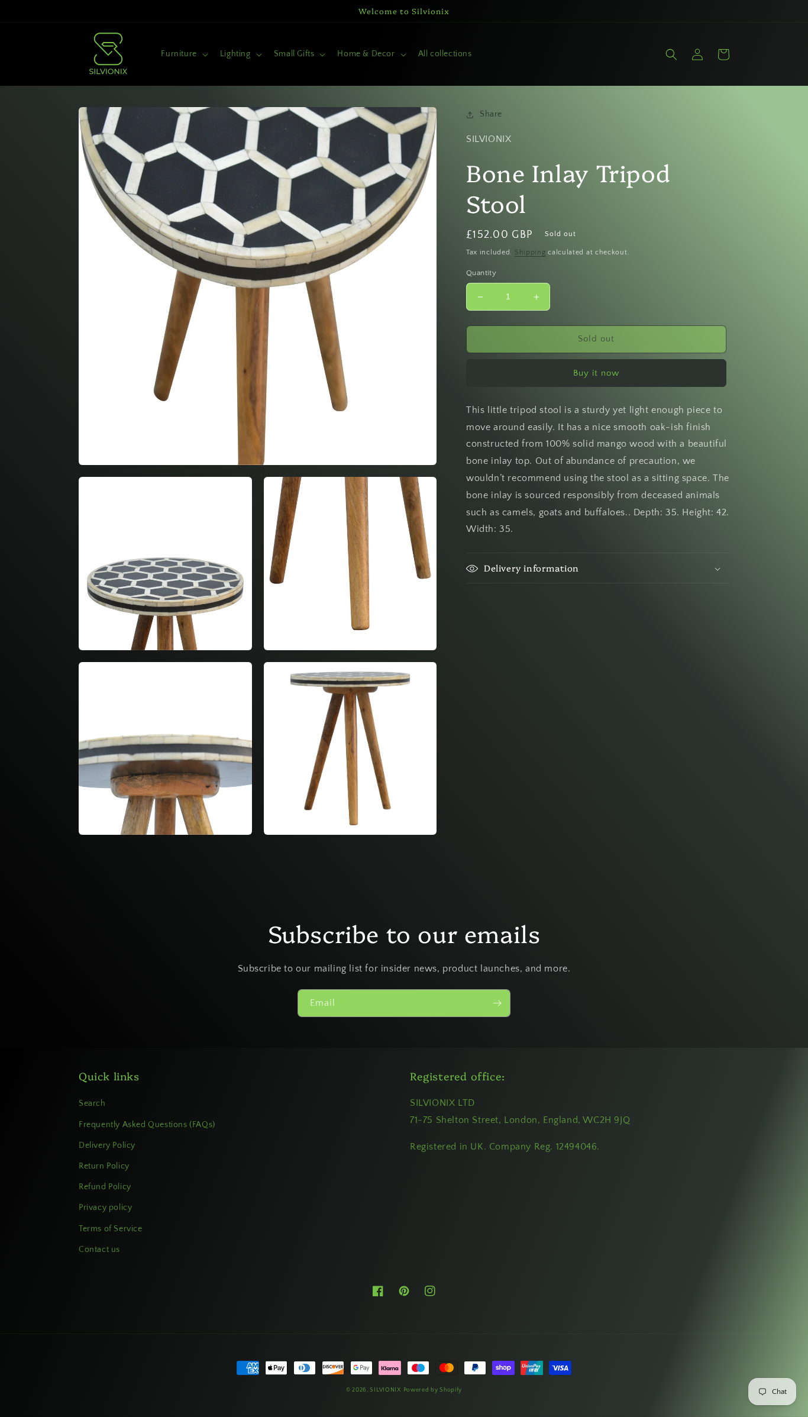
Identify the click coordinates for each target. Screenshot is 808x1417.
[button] (183, 53)
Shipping (530, 252)
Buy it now (596, 373)
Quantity (481, 273)
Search (92, 1103)
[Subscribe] (497, 1003)
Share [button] (491, 114)
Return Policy (104, 1166)
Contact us (99, 1249)
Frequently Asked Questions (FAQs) (147, 1124)
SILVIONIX (385, 1390)
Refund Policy (105, 1187)
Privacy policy (105, 1207)
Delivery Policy (107, 1145)
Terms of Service (111, 1229)
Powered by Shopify (433, 1390)
